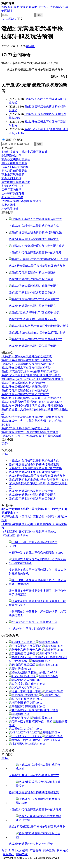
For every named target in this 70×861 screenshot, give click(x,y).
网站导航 (22, 854)
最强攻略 (31, 6)
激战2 (13, 18)
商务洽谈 (49, 850)
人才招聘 (22, 850)
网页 (9, 139)
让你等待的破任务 (12, 193)
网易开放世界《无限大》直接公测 (23, 516)
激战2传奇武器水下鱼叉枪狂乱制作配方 (26, 367)
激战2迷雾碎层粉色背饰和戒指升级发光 (26, 360)
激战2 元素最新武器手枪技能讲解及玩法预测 (29, 371)
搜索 (39, 15)
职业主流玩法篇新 (12, 174)
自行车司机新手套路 (14, 163)
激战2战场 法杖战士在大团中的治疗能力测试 (29, 432)
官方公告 (44, 6)
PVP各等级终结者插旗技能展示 (21, 201)
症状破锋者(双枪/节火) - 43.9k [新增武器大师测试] (32, 379)
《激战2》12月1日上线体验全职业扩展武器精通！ (33, 435)
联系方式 (62, 850)
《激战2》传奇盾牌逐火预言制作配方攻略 (28, 363)
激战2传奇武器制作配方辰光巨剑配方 (25, 390)
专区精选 (56, 6)
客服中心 (8, 854)
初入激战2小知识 (12, 197)
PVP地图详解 (9, 208)
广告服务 (35, 850)
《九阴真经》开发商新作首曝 (20, 531)
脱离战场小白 (10, 204)
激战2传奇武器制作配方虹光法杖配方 (25, 394)
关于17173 (7, 850)
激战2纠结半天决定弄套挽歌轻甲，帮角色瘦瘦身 (32, 417)
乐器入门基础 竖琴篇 (14, 166)
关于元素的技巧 (11, 189)
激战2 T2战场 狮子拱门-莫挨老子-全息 (25, 428)
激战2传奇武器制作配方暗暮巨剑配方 (25, 386)
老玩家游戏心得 (11, 155)
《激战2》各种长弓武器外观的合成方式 (26, 356)
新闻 (20, 139)
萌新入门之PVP (11, 178)
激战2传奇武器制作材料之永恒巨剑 (23, 382)
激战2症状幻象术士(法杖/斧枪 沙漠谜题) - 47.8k (31, 375)
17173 (5, 18)
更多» (5, 443)
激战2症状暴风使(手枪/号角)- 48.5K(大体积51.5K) (32, 401)
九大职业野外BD (12, 185)
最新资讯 (19, 6)
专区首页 (7, 6)
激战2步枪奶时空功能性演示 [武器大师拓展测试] (32, 405)
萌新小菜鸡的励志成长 (15, 159)
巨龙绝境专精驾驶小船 (15, 182)
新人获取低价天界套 (14, 170)
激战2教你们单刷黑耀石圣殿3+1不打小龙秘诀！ (31, 398)
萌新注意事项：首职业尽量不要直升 (24, 151)
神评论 (30, 46)
